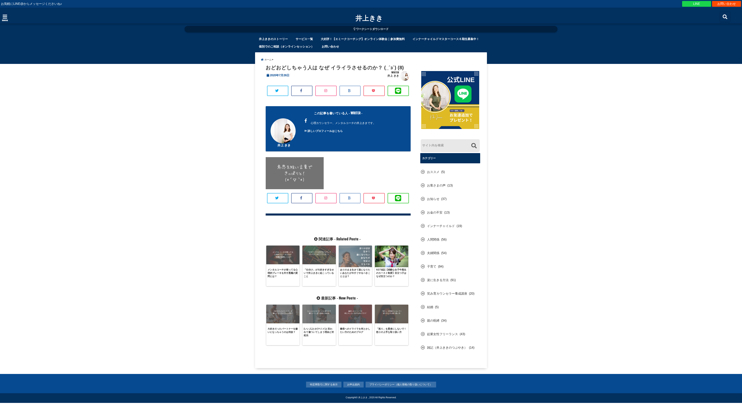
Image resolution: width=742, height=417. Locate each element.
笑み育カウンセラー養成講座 (447, 293)
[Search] (474, 146)
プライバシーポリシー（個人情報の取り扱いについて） (400, 384)
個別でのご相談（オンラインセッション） (286, 46)
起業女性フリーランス (442, 334)
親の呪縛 (433, 320)
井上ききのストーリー (273, 39)
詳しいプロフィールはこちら (325, 130)
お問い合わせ (726, 3)
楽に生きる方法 (438, 280)
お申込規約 (353, 384)
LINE (696, 3)
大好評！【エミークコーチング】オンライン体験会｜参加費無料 (363, 39)
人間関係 (433, 239)
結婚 (430, 307)
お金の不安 (434, 212)
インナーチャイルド (441, 226)
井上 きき (393, 75)
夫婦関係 (433, 253)
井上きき (369, 17)
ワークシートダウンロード (372, 29)
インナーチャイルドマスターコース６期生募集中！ (446, 39)
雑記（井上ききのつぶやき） (447, 347)
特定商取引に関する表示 (324, 384)
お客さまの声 (436, 185)
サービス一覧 (304, 39)
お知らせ (433, 199)
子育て (431, 266)
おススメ (433, 172)
